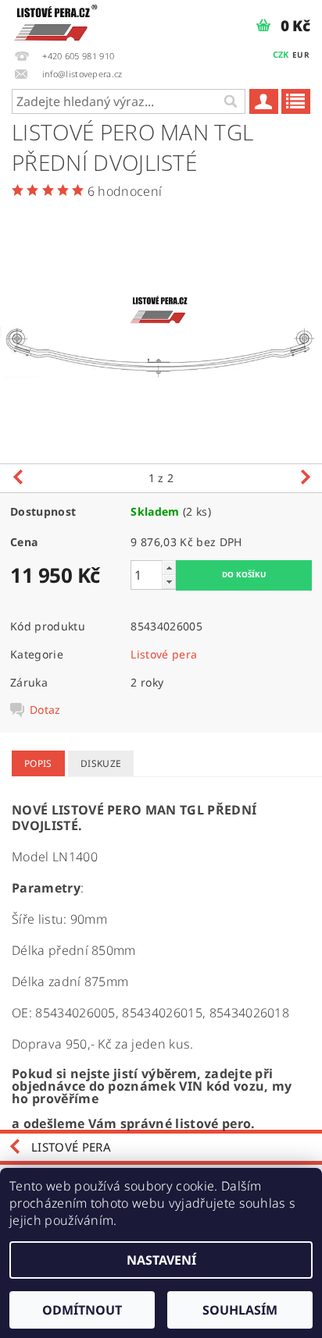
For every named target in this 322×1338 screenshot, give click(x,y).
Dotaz (45, 710)
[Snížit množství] (169, 581)
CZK (281, 54)
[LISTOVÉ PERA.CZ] (56, 20)
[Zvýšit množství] (169, 567)
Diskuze (100, 763)
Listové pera (164, 654)
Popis (38, 763)
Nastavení (161, 1260)
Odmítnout (82, 1309)
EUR (300, 54)
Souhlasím (239, 1309)
